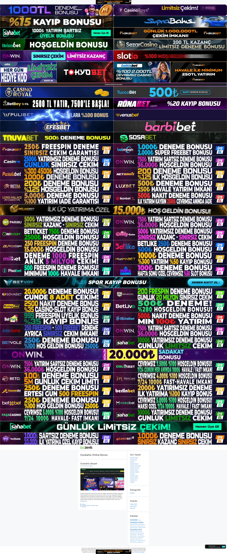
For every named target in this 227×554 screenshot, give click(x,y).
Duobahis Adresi (134, 457)
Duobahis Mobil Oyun (140, 534)
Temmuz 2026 (133, 504)
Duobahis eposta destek (142, 527)
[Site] (56, 150)
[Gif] (113, 210)
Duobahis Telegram (134, 471)
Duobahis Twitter (134, 475)
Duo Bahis (132, 473)
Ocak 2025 (132, 508)
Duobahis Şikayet (88, 463)
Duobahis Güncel (134, 477)
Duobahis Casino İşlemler (134, 527)
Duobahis (84, 504)
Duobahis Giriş (133, 459)
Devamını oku (83, 501)
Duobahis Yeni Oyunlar (133, 540)
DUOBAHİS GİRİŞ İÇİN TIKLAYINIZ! (113, 84)
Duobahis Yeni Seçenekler (141, 540)
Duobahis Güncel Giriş (135, 465)
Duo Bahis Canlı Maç (142, 524)
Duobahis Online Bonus (86, 505)
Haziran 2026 (133, 506)
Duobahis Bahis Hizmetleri (134, 524)
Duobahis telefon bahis (133, 537)
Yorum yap (84, 506)
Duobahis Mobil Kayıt (133, 534)
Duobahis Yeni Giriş (134, 467)
